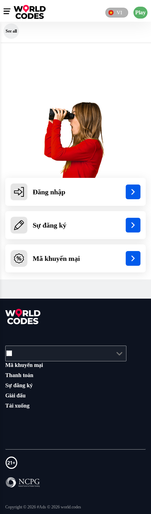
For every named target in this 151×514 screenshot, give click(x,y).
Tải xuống (18, 405)
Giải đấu (16, 395)
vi (118, 12)
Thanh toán (21, 374)
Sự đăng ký (20, 385)
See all (11, 31)
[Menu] (7, 11)
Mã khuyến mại (25, 364)
